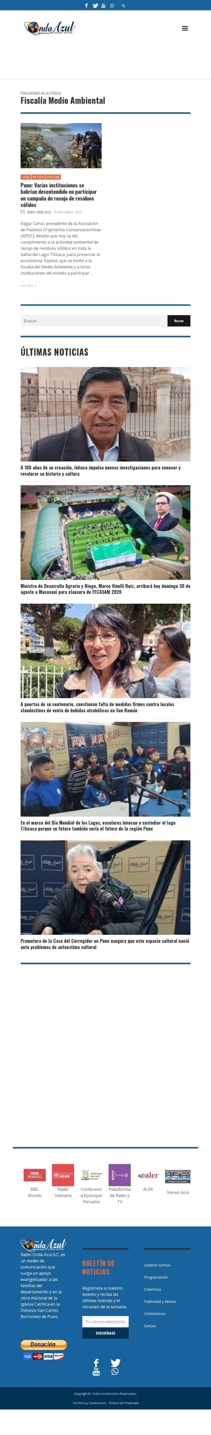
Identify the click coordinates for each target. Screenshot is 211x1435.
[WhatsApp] (112, 5)
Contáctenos (154, 1313)
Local (26, 177)
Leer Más (27, 285)
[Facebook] (86, 5)
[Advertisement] (114, 59)
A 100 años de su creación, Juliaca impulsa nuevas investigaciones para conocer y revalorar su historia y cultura (101, 470)
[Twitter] (95, 5)
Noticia (38, 177)
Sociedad (53, 177)
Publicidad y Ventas (160, 1301)
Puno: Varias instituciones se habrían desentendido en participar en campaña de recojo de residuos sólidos (59, 195)
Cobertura (152, 1289)
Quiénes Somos (157, 1265)
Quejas (150, 1325)
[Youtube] (103, 5)
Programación (156, 1277)
